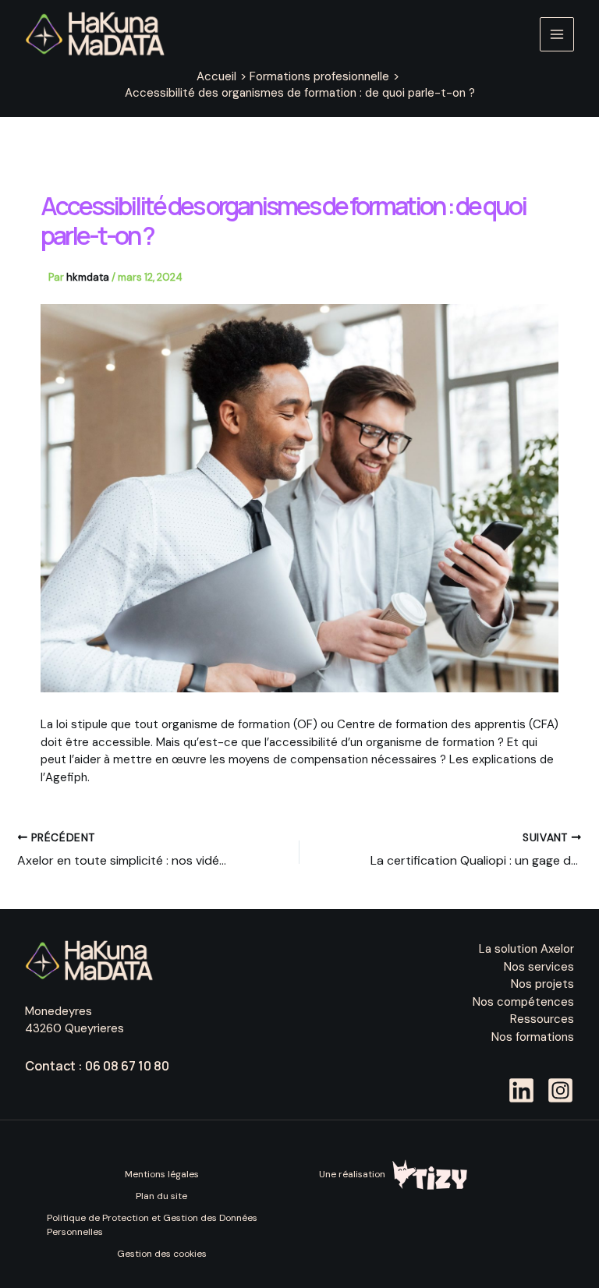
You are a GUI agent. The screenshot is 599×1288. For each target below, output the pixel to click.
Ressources (542, 1019)
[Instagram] (560, 1090)
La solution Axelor (526, 949)
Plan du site (161, 1196)
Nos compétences (523, 1002)
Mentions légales (162, 1174)
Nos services (539, 967)
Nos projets (542, 984)
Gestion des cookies (162, 1253)
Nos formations (532, 1037)
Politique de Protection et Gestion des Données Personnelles (152, 1225)
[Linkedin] (521, 1090)
